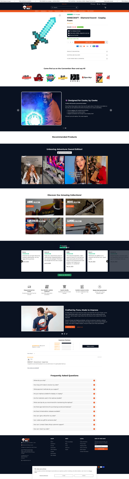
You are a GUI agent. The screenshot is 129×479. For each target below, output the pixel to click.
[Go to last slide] (18, 110)
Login (99, 4)
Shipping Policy (83, 445)
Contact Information (84, 451)
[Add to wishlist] (106, 42)
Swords (52, 445)
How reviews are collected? (33, 368)
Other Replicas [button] (66, 11)
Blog (66, 443)
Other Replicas (54, 449)
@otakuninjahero (65, 152)
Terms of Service (83, 447)
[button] (105, 7)
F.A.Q (66, 445)
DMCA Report (83, 449)
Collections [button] (43, 11)
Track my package (69, 441)
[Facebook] (62, 333)
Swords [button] (50, 11)
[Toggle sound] (40, 157)
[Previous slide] (21, 140)
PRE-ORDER (90, 11)
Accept (63, 475)
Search (66, 449)
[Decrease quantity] (68, 42)
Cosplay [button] (74, 11)
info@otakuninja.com (27, 460)
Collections (53, 443)
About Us (67, 447)
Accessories (53, 447)
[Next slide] (111, 110)
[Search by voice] (76, 7)
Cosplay (52, 451)
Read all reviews (64, 275)
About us (80, 327)
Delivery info (27, 4)
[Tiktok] (67, 333)
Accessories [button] (58, 11)
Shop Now (30, 206)
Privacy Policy (83, 443)
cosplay (89, 118)
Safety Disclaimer (83, 441)
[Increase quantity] (72, 42)
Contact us (70, 327)
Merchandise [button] (82, 11)
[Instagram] (64, 333)
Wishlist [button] (93, 4)
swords (98, 104)
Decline (83, 475)
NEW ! (52, 441)
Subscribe (101, 449)
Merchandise (53, 453)
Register (104, 4)
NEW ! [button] (36, 11)
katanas (104, 104)
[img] (30, 357)
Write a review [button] (90, 346)
